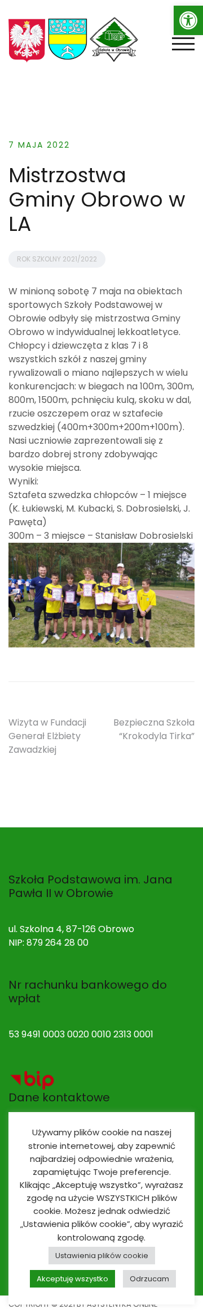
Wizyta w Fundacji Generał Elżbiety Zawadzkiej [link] (47, 736)
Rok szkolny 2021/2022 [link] (57, 259)
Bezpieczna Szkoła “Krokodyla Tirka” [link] (154, 729)
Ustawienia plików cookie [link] (101, 1255)
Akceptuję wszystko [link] (72, 1278)
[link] (188, 20)
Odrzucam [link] (149, 1278)
